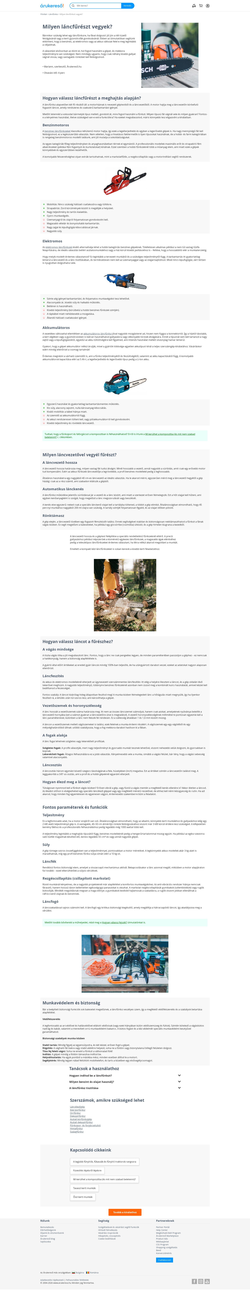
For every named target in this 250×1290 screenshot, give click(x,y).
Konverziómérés (164, 1253)
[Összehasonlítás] (194, 5)
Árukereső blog (47, 1238)
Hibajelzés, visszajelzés (109, 1235)
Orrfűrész (75, 1113)
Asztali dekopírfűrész (81, 1122)
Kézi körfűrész (77, 1110)
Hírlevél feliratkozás (107, 1230)
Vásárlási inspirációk (108, 1233)
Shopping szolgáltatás (166, 1247)
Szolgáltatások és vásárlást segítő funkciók (118, 1227)
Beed (158, 1250)
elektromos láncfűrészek (59, 247)
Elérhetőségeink (48, 1230)
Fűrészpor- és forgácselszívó (85, 1125)
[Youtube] (207, 1281)
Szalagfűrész (76, 1131)
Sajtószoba (45, 1241)
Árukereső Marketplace (167, 1235)
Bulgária (80, 1272)
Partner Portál (163, 1227)
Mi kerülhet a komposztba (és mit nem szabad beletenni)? (104, 1179)
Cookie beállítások (107, 1238)
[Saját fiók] (207, 5)
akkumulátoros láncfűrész (97, 333)
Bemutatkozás (47, 1227)
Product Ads (162, 1238)
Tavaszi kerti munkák (84, 1188)
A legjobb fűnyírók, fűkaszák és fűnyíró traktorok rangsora (104, 1161)
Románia (94, 1272)
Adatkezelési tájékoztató (52, 1280)
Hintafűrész (76, 1128)
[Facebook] (194, 1281)
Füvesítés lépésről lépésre (87, 1170)
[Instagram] (200, 1281)
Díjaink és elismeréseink (52, 1233)
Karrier (43, 1235)
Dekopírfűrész (77, 1116)
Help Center (162, 1230)
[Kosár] (200, 5)
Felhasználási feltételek (77, 1280)
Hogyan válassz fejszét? (114, 922)
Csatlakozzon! (164, 1260)
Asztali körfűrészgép (81, 1119)
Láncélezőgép (77, 1106)
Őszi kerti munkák (82, 1197)
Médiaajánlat (162, 1241)
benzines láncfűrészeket (58, 131)
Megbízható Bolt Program (168, 1233)
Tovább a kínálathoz (125, 1212)
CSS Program (162, 1244)
